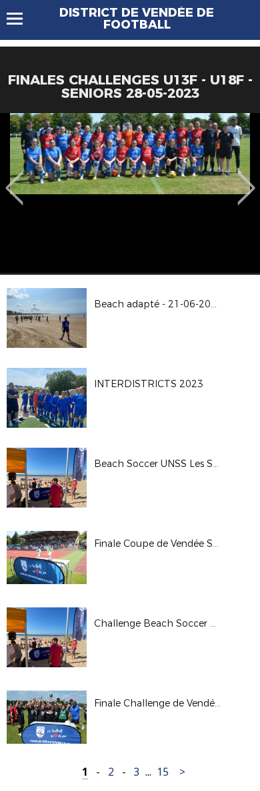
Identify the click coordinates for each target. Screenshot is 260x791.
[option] (130, 193)
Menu (21, 19)
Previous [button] (14, 178)
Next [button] (246, 178)
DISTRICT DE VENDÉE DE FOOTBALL (136, 18)
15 (163, 772)
